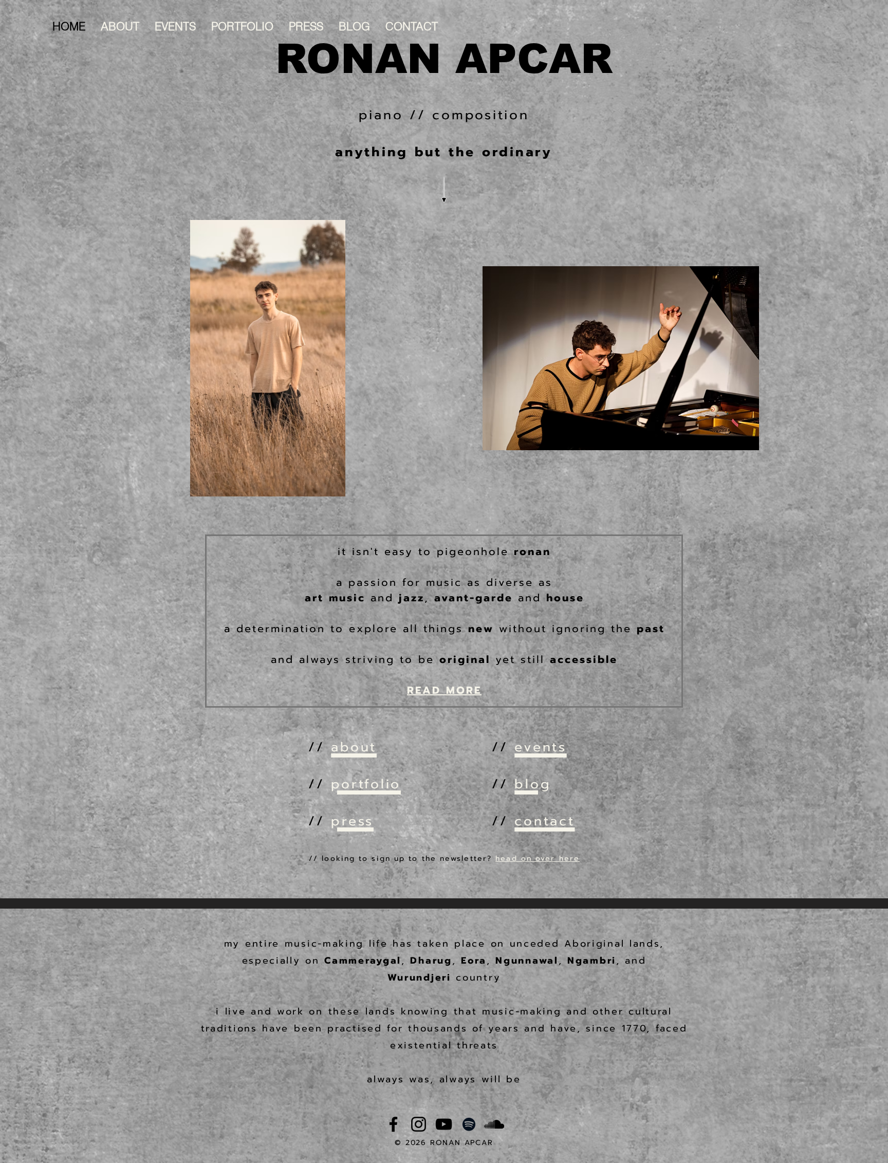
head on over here (537, 858)
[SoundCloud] (494, 1124)
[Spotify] (469, 1124)
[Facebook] (393, 1124)
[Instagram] (419, 1124)
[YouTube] (444, 1124)
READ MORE (444, 690)
